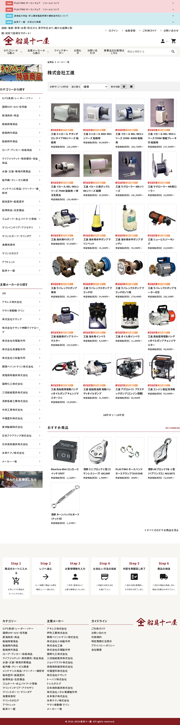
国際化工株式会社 (12, 383)
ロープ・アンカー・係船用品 (17, 150)
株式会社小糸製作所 (13, 358)
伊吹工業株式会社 (57, 632)
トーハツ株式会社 (57, 679)
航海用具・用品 (10, 115)
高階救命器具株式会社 (15, 375)
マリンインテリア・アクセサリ (17, 227)
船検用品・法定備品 (13, 210)
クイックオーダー (61, 52)
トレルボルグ (54, 683)
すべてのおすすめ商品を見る (163, 530)
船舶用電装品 (10, 124)
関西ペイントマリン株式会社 (17, 366)
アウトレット (8, 262)
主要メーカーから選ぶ (36, 52)
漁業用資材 (8, 244)
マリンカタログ (10, 253)
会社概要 (96, 649)
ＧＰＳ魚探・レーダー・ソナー (17, 98)
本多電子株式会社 (57, 696)
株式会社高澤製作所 (13, 349)
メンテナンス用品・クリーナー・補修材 (20, 191)
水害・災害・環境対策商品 (16, 171)
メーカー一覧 (63, 61)
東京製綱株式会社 (12, 427)
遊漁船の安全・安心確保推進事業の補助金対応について (41, 15)
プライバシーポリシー (103, 645)
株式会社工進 (54, 645)
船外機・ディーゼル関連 (15, 180)
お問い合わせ (171, 30)
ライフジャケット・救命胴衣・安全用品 (20, 160)
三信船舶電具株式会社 (15, 392)
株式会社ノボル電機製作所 (62, 692)
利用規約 (96, 637)
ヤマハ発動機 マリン (13, 310)
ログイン (113, 30)
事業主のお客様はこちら (114, 52)
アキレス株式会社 (12, 302)
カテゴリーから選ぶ (11, 52)
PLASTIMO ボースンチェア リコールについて (36, 2)
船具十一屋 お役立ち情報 (27, 21)
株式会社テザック (12, 319)
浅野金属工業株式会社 (15, 401)
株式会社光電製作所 (13, 340)
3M (4, 293)
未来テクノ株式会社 (13, 453)
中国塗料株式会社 (12, 418)
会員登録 (130, 30)
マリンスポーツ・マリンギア (16, 236)
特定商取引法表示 (101, 641)
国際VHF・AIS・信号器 (14, 106)
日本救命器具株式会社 (15, 444)
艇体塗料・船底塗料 (13, 201)
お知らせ (77, 52)
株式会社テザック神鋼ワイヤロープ (20, 330)
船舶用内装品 (10, 132)
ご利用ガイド (150, 30)
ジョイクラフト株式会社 (60, 662)
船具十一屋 (8, 270)
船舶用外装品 (10, 141)
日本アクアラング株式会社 (16, 435)
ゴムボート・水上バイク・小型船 (19, 218)
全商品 (50, 61)
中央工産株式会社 (12, 409)
